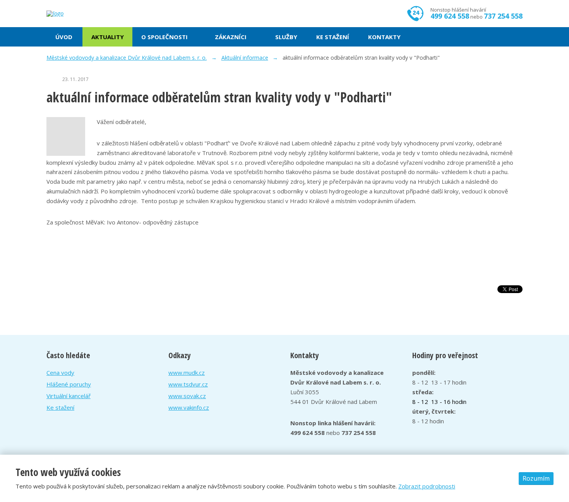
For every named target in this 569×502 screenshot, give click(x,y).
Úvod (63, 37)
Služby (286, 37)
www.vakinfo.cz (188, 407)
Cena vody (60, 372)
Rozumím (536, 478)
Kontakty (384, 37)
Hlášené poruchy (68, 384)
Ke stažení (332, 37)
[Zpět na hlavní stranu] (83, 13)
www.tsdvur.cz (188, 384)
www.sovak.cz (187, 396)
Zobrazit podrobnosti (426, 486)
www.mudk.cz (186, 372)
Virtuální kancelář (68, 396)
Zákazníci (231, 37)
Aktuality (107, 37)
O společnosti (164, 37)
